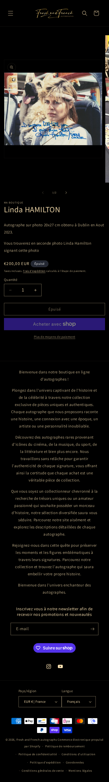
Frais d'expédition (34, 271)
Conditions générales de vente (42, 770)
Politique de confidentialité (38, 754)
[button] (10, 13)
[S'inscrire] (92, 629)
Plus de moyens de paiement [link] (54, 337)
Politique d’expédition (45, 762)
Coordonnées (75, 762)
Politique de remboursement (65, 746)
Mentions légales (80, 770)
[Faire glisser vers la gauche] (43, 192)
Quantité (10, 279)
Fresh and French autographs (36, 739)
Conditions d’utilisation (79, 754)
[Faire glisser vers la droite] (66, 192)
